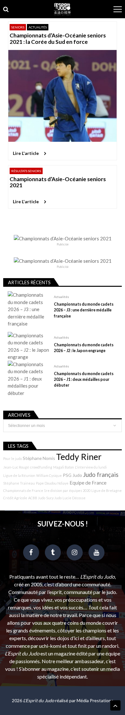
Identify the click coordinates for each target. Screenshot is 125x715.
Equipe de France (88, 483)
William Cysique (49, 475)
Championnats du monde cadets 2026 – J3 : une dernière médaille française (83, 310)
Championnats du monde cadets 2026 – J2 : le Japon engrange (83, 347)
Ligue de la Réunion (19, 475)
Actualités (38, 27)
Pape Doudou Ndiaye (52, 483)
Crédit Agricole (15, 498)
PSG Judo (72, 475)
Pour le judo (12, 458)
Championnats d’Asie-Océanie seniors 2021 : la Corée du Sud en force (58, 38)
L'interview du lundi (91, 467)
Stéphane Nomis (39, 458)
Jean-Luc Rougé (16, 467)
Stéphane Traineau (19, 483)
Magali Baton (63, 467)
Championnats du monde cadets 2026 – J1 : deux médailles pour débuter (83, 379)
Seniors (17, 27)
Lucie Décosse (74, 498)
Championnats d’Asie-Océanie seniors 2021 (58, 182)
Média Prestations (95, 700)
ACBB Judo (36, 498)
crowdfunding (41, 467)
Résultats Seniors (26, 171)
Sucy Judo (54, 498)
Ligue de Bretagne (106, 490)
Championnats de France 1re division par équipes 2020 (46, 490)
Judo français (101, 474)
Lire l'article (26, 153)
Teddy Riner (79, 457)
